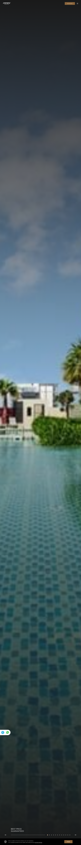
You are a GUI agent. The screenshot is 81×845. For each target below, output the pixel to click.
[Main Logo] (7, 3)
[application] (40, 841)
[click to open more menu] (77, 3)
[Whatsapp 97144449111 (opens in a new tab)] (7, 734)
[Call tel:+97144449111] (2, 734)
